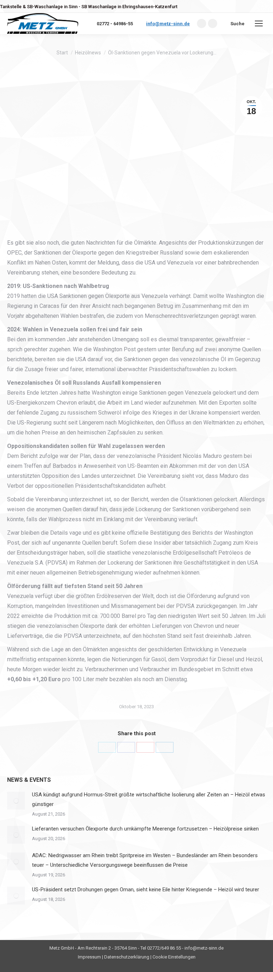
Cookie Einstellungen (174, 957)
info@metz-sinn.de (168, 23)
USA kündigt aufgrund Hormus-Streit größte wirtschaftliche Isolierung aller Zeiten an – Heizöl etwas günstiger (148, 799)
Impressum (89, 957)
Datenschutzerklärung (126, 957)
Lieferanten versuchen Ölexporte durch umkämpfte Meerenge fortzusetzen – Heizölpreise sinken (145, 829)
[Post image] (16, 801)
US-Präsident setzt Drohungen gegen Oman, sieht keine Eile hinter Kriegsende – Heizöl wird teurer (145, 889)
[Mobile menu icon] (259, 23)
